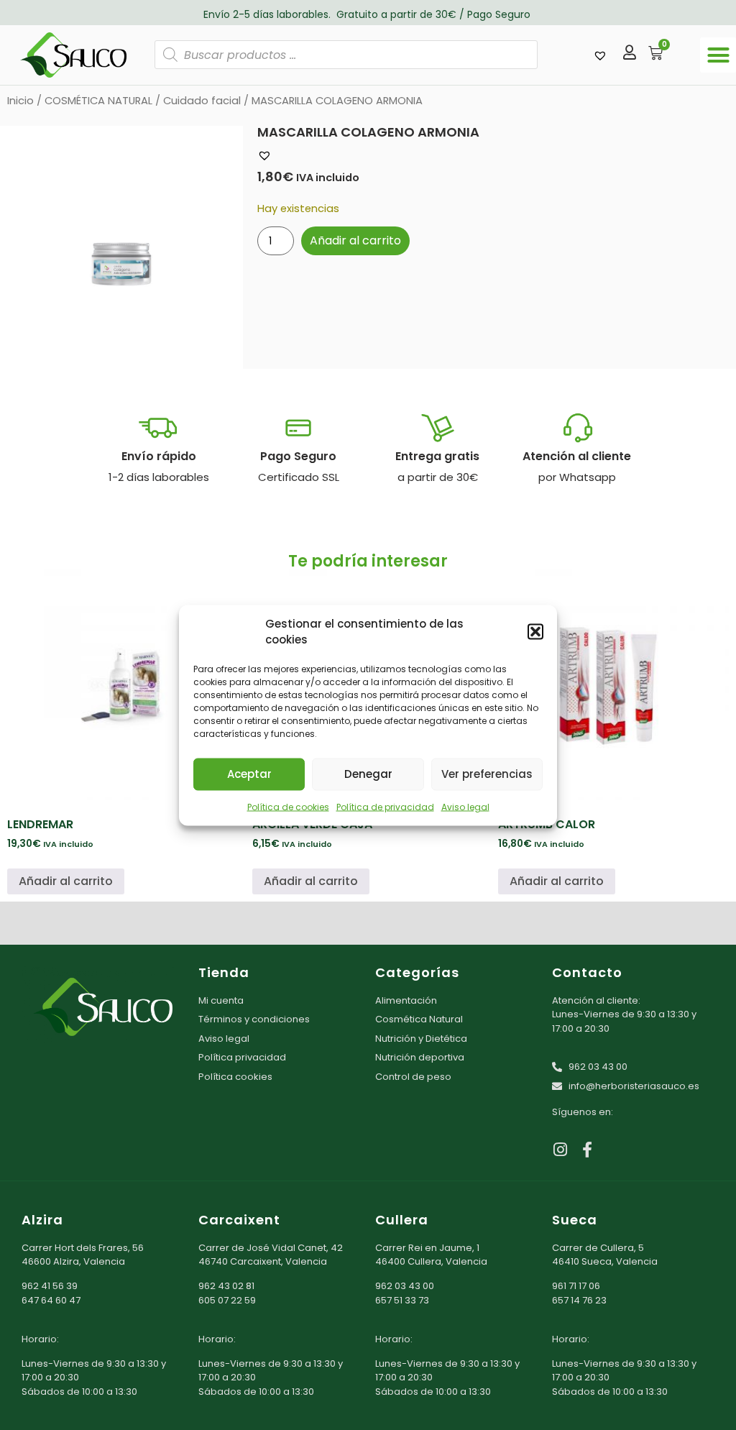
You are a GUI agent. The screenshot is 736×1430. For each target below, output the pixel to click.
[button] (535, 632)
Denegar (368, 774)
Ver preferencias (487, 774)
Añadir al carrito (355, 240)
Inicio (20, 100)
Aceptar (249, 774)
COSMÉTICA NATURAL (98, 100)
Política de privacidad (385, 806)
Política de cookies (288, 806)
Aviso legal (465, 806)
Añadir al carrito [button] (66, 881)
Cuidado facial (202, 100)
